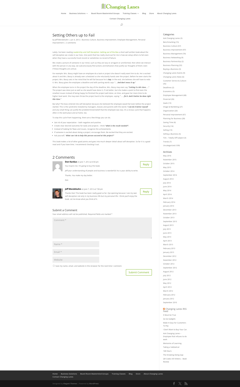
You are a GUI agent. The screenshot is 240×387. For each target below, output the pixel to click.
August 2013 (168, 225)
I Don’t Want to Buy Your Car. (175, 329)
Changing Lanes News (172, 77)
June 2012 (167, 279)
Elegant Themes (70, 383)
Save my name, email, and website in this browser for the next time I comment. (89, 266)
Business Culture (89, 39)
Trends (166, 141)
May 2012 (167, 283)
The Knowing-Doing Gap (173, 355)
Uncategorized (169, 145)
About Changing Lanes (166, 14)
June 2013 (167, 233)
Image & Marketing (171, 107)
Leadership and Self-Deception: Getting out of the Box (95, 52)
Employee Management (127, 39)
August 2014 (168, 179)
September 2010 (170, 302)
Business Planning (170, 65)
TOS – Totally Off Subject (173, 138)
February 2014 (169, 202)
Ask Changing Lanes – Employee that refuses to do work (175, 336)
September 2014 (170, 175)
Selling (166, 130)
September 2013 (170, 221)
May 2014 (167, 190)
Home (63, 14)
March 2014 (168, 198)
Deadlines (167, 87)
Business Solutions (77, 14)
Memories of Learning (172, 343)
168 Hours (167, 351)
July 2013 (167, 229)
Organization (168, 110)
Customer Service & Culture (174, 81)
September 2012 (170, 267)
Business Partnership (172, 61)
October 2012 (168, 264)
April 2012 (167, 287)
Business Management (172, 53)
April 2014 (167, 194)
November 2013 (169, 213)
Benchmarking (169, 42)
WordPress (94, 383)
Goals (165, 103)
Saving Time (168, 122)
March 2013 (168, 244)
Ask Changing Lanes (171, 38)
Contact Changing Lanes (120, 19)
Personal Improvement (172, 114)
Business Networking (172, 57)
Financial (167, 99)
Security (166, 126)
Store (151, 14)
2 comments (71, 43)
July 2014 (167, 183)
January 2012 (168, 298)
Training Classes (129, 14)
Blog (144, 14)
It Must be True (169, 315)
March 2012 (168, 291)
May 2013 (167, 237)
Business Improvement (106, 39)
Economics (167, 91)
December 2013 (169, 210)
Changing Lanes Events (172, 73)
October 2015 (168, 163)
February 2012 (169, 295)
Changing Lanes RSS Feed (175, 310)
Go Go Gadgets (169, 319)
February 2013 (169, 248)
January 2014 (168, 206)
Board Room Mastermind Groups (105, 14)
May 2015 (167, 167)
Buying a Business (170, 69)
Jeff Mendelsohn (62, 39)
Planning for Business (172, 118)
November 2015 (169, 159)
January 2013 (168, 252)
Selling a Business (170, 134)
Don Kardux (71, 161)
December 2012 (169, 256)
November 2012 (169, 260)
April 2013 (167, 241)
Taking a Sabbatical (171, 347)
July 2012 (167, 275)
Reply (146, 164)
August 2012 (168, 271)
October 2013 (168, 217)
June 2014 (167, 186)
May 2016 (167, 155)
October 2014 (168, 171)
